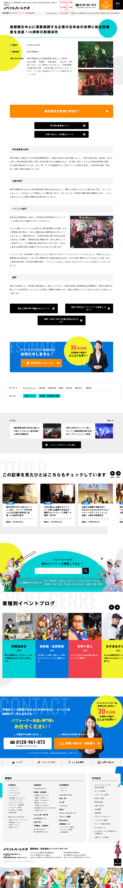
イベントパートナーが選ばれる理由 (102, 786)
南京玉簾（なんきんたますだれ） (46, 808)
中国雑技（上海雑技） (41, 826)
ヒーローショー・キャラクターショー (41, 830)
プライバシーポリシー (102, 816)
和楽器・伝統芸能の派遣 (49, 396)
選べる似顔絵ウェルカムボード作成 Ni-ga (75, 854)
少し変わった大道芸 (15, 810)
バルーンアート (14, 788)
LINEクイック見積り (102, 837)
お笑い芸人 (52, 62)
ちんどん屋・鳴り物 (41, 815)
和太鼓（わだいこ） (41, 810)
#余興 (61, 388)
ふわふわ (62, 581)
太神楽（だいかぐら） (42, 795)
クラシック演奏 (64, 817)
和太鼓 (41, 62)
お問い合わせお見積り (106, 7)
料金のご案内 (99, 798)
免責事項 (98, 813)
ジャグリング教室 (66, 829)
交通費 (47, 584)
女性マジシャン (14, 825)
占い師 (54, 584)
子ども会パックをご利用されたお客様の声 (106, 832)
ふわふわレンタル (65, 795)
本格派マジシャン (15, 822)
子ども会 (67, 584)
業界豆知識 (99, 802)
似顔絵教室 (64, 832)
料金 (95, 584)
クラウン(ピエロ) (14, 793)
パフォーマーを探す (102, 795)
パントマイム (13, 795)
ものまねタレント (40, 818)
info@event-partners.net (58, 753)
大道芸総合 (12, 785)
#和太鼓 (42, 388)
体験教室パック (64, 824)
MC (45, 581)
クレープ (63, 788)
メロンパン (64, 790)
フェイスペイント (40, 789)
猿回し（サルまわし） (42, 800)
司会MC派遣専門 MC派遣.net (71, 852)
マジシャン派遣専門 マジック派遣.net (40, 854)
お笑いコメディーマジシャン (18, 820)
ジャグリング (13, 790)
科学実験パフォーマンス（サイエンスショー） (17, 799)
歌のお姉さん (64, 820)
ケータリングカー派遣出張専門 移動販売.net (42, 852)
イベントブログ (64, 13)
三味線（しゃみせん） (42, 805)
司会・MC (63, 798)
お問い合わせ (99, 806)
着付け (61, 809)
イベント (70, 581)
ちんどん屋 (31, 62)
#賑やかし (79, 388)
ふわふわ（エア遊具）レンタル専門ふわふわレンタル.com (46, 857)
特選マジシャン (14, 827)
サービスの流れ (100, 791)
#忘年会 (69, 388)
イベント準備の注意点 (102, 824)
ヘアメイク (63, 806)
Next (118, 473)
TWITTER (53, 581)
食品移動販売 (64, 785)
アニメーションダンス (16, 802)
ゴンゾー (63, 62)
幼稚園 (88, 584)
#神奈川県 (52, 388)
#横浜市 (89, 388)
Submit (86, 571)
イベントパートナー (51, 13)
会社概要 (98, 809)
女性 (60, 584)
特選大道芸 (12, 812)
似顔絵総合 (38, 785)
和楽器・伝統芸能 (40, 792)
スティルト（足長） (15, 807)
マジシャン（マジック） (16, 817)
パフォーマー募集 (101, 820)
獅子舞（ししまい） (41, 803)
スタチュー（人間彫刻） (17, 805)
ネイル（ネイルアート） (68, 813)
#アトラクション (29, 388)
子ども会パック (78, 584)
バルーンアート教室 (67, 827)
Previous (112, 473)
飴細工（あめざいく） (42, 798)
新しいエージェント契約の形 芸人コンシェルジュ (77, 857)
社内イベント (30, 396)
